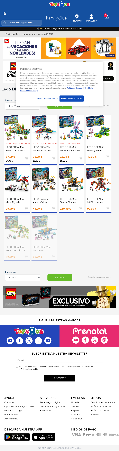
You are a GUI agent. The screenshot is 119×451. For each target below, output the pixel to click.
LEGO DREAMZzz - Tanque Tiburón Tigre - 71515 (70, 201)
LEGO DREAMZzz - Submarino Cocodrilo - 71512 (43, 249)
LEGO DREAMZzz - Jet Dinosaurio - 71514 (97, 201)
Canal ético (76, 418)
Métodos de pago (13, 410)
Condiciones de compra (103, 402)
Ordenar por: (10, 100)
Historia (75, 402)
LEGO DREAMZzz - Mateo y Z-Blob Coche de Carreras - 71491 (97, 149)
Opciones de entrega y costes (19, 406)
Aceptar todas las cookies (71, 98)
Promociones (11, 414)
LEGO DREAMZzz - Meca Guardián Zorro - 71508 (16, 249)
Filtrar (59, 277)
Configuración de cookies (47, 98)
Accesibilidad (11, 418)
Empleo (75, 410)
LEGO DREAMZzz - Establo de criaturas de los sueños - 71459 (16, 149)
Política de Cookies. (74, 88)
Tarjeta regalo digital (50, 402)
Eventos (95, 414)
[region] (59, 84)
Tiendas (75, 406)
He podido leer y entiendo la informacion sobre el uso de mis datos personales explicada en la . (56, 368)
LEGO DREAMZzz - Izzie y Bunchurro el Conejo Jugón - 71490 (70, 149)
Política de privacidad (30, 369)
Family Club (46, 410)
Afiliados (75, 414)
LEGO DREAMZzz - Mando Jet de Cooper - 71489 (43, 149)
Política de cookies (100, 410)
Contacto (9, 402)
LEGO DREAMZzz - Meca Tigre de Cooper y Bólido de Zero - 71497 (16, 201)
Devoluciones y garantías (52, 406)
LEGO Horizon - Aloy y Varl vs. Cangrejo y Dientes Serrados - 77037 (42, 201)
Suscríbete (60, 378)
